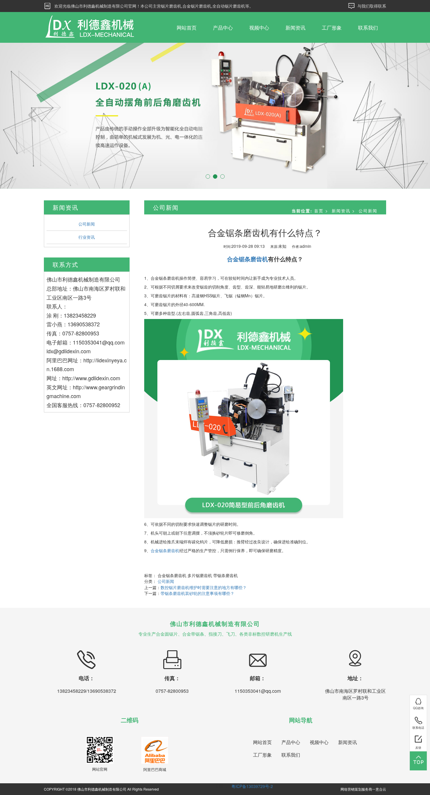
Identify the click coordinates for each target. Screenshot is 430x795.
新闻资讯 (295, 27)
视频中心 (259, 27)
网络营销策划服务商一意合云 (363, 789)
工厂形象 (332, 27)
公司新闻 (86, 224)
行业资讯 (86, 237)
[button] (32, 116)
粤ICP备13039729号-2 (252, 786)
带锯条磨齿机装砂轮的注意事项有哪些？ (197, 593)
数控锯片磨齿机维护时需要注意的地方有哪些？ (204, 587)
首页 (319, 211)
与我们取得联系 (371, 6)
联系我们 (368, 27)
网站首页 (187, 27)
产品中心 (223, 27)
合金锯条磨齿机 (165, 550)
